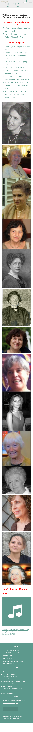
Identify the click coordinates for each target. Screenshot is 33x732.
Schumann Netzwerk (8, 691)
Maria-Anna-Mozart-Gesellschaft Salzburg (14, 681)
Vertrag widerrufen (10, 709)
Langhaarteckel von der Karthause (12, 688)
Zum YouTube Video (9, 634)
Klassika (5, 672)
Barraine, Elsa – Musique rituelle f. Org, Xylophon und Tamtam (15, 631)
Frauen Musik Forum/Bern (10, 676)
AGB (25, 700)
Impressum (6, 700)
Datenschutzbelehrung (16, 700)
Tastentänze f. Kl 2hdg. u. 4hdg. (17, 67)
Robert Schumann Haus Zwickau (12, 679)
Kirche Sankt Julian (8, 693)
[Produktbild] (16, 611)
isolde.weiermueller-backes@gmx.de (13, 661)
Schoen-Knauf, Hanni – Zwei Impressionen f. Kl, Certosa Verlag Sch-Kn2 (15, 94)
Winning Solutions (16, 718)
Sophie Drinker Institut (9, 686)
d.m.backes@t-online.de (9, 663)
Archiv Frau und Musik (9, 674)
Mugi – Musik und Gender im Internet (13, 684)
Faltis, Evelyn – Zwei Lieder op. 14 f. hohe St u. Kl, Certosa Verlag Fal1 (17, 85)
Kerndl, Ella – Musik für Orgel (16, 52)
